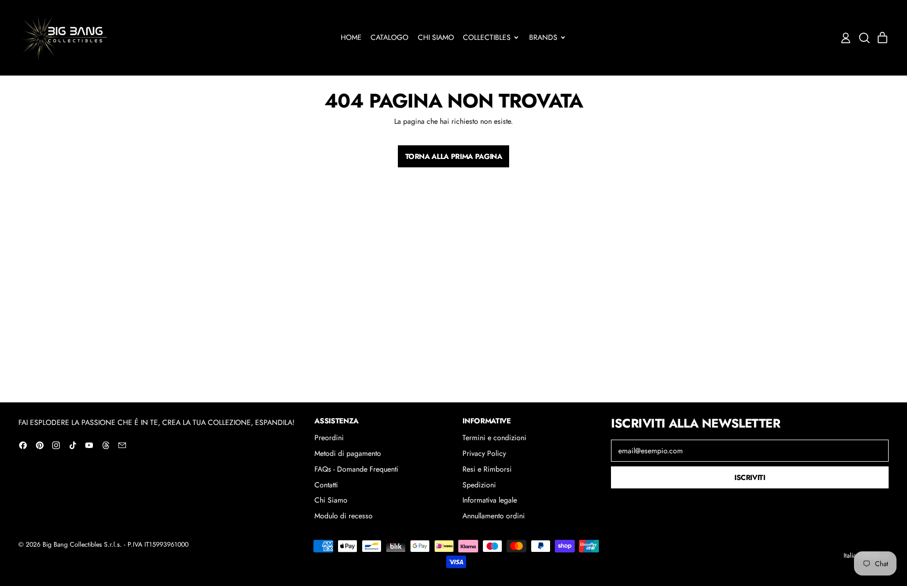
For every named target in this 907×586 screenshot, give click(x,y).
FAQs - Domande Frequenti (356, 469)
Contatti (326, 485)
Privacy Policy (484, 453)
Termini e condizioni (494, 437)
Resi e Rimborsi (487, 469)
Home (351, 37)
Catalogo (389, 37)
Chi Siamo (436, 37)
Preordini (329, 437)
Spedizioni (479, 485)
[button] (864, 38)
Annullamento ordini (493, 515)
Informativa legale (489, 500)
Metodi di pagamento (347, 453)
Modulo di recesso (343, 515)
